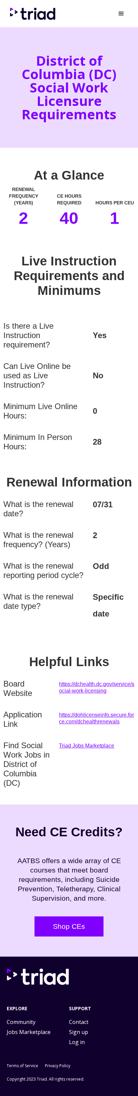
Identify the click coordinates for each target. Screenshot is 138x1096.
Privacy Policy (57, 1066)
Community (21, 1022)
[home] (32, 13)
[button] (121, 14)
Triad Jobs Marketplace (86, 746)
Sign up (78, 1032)
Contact (78, 1022)
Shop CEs (69, 926)
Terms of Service (22, 1066)
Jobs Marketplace (29, 1032)
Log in (77, 1042)
